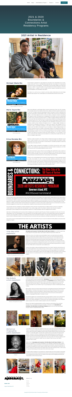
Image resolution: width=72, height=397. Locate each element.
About (32, 2)
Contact (57, 2)
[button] (47, 2)
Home (28, 2)
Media (27, 384)
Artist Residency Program (41, 2)
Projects (51, 2)
